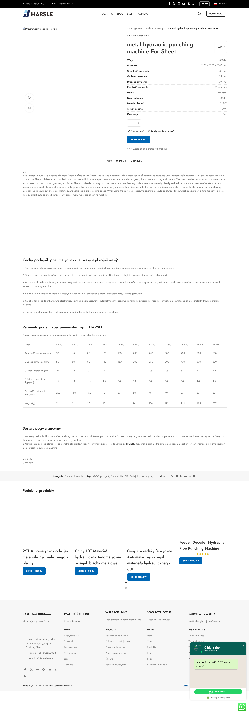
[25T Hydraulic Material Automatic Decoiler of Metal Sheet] (46, 522)
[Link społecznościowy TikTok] (193, 3)
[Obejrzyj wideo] (29, 97)
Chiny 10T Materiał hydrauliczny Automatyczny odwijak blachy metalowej (98, 557)
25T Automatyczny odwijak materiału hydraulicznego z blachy (46, 557)
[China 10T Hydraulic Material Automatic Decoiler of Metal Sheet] (98, 522)
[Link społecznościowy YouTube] (184, 3)
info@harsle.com (66, 3)
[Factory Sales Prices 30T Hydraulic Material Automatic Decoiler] (150, 522)
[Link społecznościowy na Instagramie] (178, 3)
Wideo (204, 3)
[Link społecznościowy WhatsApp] (189, 3)
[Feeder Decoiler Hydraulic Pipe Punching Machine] (203, 517)
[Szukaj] (199, 13)
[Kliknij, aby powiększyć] (29, 108)
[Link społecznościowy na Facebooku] (169, 3)
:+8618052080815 (40, 3)
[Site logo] (38, 13)
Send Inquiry (34, 571)
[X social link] (173, 3)
